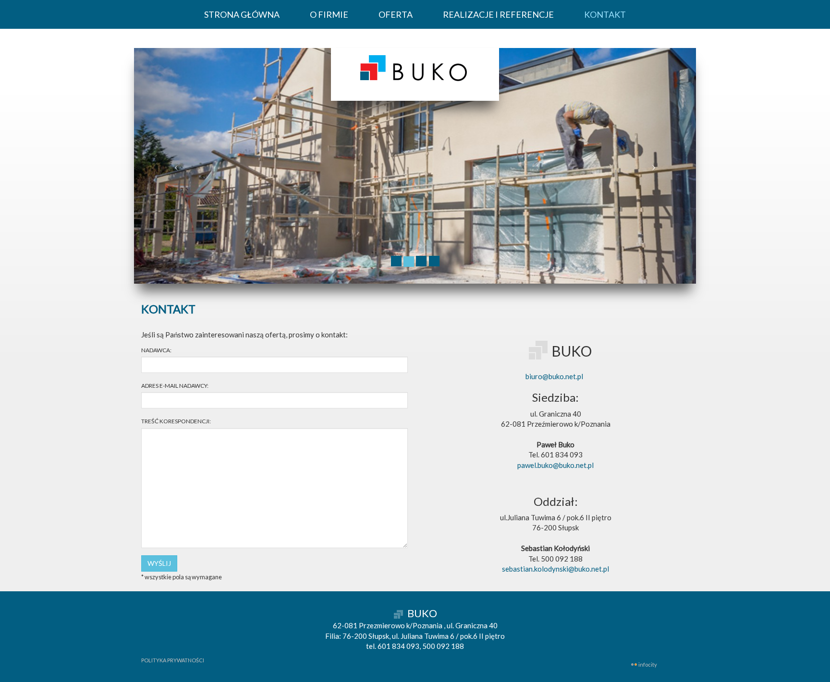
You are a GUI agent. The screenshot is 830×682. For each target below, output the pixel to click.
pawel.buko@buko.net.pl (555, 465)
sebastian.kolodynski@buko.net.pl (555, 568)
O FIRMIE (329, 14)
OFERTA (395, 14)
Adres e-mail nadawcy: (174, 385)
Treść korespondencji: (176, 421)
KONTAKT (605, 14)
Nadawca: (156, 350)
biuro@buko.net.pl (554, 376)
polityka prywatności (172, 660)
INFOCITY (647, 664)
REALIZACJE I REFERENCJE (498, 14)
